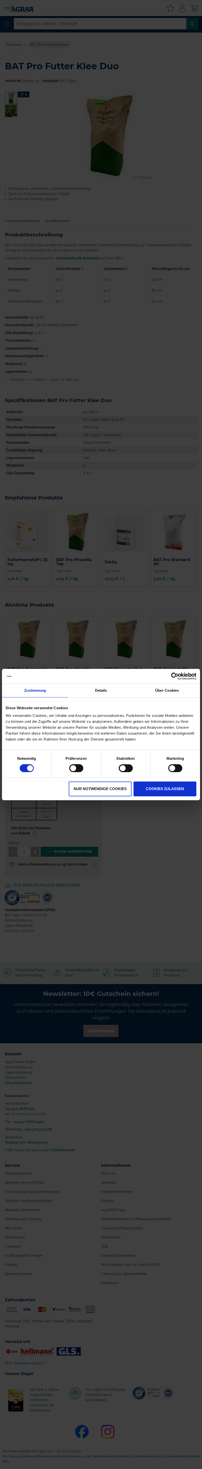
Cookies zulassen (165, 789)
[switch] (76, 769)
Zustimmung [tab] (35, 690)
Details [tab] (101, 690)
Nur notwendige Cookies (100, 789)
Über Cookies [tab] (167, 690)
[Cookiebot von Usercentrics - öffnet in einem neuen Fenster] (174, 676)
